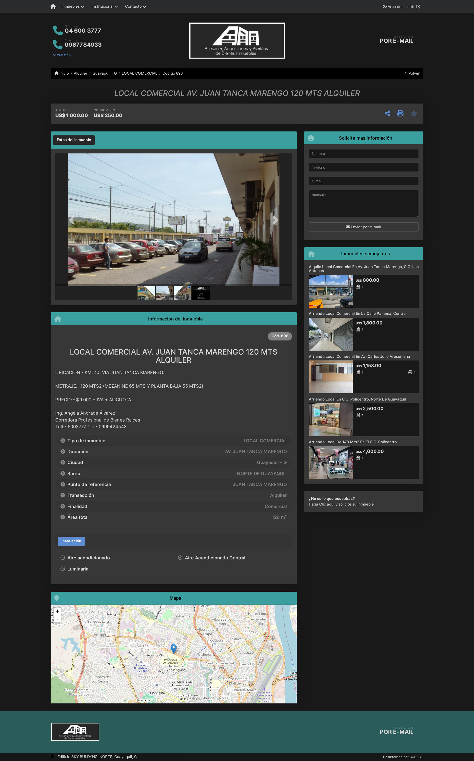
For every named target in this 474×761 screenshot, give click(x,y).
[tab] (74, 140)
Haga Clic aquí (322, 504)
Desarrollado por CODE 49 (403, 757)
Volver (414, 73)
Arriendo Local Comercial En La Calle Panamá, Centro (357, 313)
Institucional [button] (103, 6)
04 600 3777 (83, 30)
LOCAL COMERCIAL (140, 73)
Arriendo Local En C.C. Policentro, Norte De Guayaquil (357, 399)
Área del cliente (401, 6)
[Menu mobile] (53, 6)
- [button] (57, 618)
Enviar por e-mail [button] (365, 227)
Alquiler (80, 73)
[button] (73, 220)
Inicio (64, 73)
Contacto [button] (133, 6)
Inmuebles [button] (70, 6)
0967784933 (83, 44)
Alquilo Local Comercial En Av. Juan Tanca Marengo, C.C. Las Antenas (364, 268)
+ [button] (57, 611)
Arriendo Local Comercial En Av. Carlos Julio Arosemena (359, 356)
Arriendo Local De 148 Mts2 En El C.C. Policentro (353, 442)
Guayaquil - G (105, 73)
